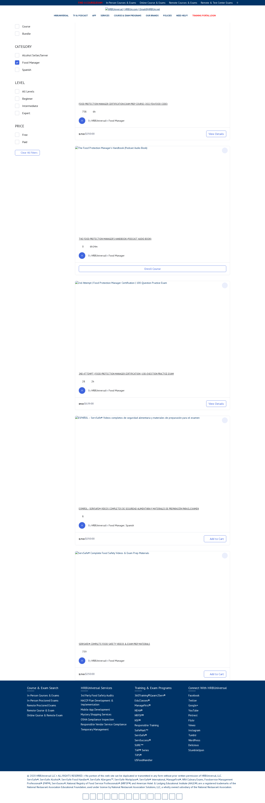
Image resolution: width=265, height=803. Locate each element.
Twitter (192, 700)
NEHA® (139, 710)
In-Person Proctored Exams (42, 700)
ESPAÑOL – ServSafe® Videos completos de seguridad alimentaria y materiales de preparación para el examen (139, 508)
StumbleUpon (196, 750)
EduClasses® (142, 700)
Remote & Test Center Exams (217, 2)
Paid (24, 142)
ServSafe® (141, 735)
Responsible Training (147, 725)
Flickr (191, 720)
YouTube (193, 710)
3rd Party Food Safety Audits (97, 695)
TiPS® (138, 755)
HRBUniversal (98, 120)
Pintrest (193, 715)
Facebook (193, 695)
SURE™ (139, 745)
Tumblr (192, 735)
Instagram (194, 730)
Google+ (193, 705)
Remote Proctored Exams (41, 705)
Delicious (193, 745)
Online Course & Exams (152, 2)
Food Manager (31, 62)
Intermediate (30, 106)
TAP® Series (142, 750)
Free (25, 135)
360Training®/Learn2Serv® (150, 695)
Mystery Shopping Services (96, 714)
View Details (216, 134)
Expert (26, 113)
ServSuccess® (143, 740)
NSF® (138, 720)
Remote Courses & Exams (183, 2)
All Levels (28, 91)
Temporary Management (95, 729)
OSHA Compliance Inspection (97, 719)
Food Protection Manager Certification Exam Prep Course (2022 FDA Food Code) (123, 103)
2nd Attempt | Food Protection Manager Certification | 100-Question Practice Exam (126, 373)
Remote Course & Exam (40, 710)
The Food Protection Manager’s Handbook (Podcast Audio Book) (115, 238)
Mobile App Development (95, 709)
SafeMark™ (141, 730)
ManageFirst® (143, 705)
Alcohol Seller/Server (35, 55)
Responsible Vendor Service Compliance (104, 724)
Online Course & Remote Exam (45, 715)
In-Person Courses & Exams (121, 2)
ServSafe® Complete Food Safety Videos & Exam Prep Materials (114, 643)
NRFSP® (139, 715)
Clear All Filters (29, 152)
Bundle (26, 33)
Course (26, 26)
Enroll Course (152, 269)
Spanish (26, 70)
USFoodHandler (144, 760)
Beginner (27, 98)
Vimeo (191, 725)
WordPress (194, 740)
